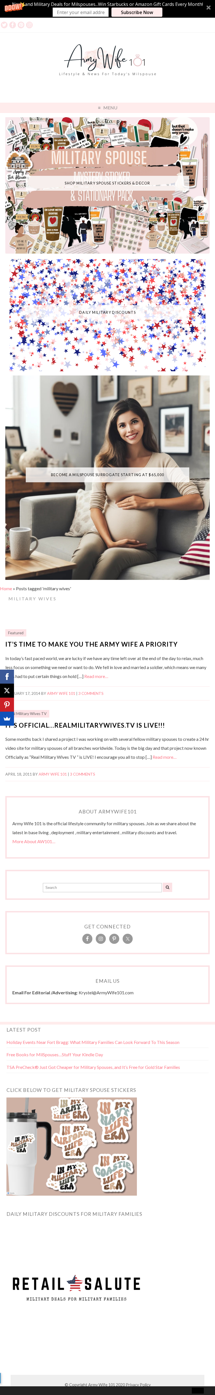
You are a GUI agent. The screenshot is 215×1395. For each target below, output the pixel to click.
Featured (16, 633)
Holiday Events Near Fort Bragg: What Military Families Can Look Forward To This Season (92, 1042)
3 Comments (91, 693)
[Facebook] (7, 677)
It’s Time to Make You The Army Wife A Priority (91, 644)
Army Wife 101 (61, 693)
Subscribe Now (137, 12)
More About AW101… (33, 841)
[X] (7, 691)
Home (6, 588)
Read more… (96, 676)
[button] (107, 9)
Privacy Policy (138, 1384)
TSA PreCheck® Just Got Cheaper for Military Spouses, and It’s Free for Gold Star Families (93, 1067)
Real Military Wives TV (27, 713)
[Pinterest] (7, 705)
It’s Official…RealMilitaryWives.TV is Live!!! (85, 725)
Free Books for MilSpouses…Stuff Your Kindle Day (54, 1054)
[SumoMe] (7, 719)
